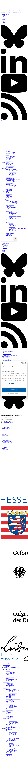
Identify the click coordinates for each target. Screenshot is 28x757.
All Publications (9, 686)
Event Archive (12, 675)
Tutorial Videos (9, 716)
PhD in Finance (12, 746)
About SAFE (6, 728)
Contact (5, 18)
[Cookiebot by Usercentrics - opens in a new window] (20, 363)
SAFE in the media (10, 677)
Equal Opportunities (10, 739)
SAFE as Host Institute (14, 745)
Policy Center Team (13, 721)
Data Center (5, 711)
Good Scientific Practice (11, 740)
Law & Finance (12, 695)
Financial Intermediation (14, 690)
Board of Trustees (12, 734)
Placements (11, 707)
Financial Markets (12, 691)
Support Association (10, 751)
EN (4, 21)
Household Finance (13, 693)
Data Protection (6, 665)
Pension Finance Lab (7, 357)
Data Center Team (10, 717)
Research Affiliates (13, 706)
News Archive (12, 672)
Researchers (5, 352)
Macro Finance (12, 694)
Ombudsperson (9, 710)
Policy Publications (10, 685)
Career (7, 741)
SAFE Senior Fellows (13, 722)
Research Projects (7, 354)
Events (7, 674)
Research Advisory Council (15, 735)
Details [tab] (14, 366)
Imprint (3, 383)
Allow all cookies (14, 389)
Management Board (13, 732)
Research (5, 688)
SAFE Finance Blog (10, 673)
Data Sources (9, 713)
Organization (9, 730)
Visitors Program (6, 358)
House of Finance (10, 752)
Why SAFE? (9, 729)
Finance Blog (9, 726)
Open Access (9, 708)
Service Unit (11, 737)
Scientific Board (12, 733)
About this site (6, 663)
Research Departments (8, 351)
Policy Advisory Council (14, 723)
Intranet (5, 19)
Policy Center (6, 718)
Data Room (8, 712)
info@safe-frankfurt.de (8, 422)
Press (4, 15)
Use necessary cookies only (14, 393)
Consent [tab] (5, 366)
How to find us (9, 754)
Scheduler (8, 715)
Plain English (6, 14)
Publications (5, 682)
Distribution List (9, 680)
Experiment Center (7, 356)
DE (4, 22)
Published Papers (9, 683)
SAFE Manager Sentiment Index (10, 355)
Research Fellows (12, 705)
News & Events (6, 669)
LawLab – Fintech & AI (11, 727)
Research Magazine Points (11, 679)
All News (8, 671)
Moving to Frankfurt (13, 750)
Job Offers (11, 743)
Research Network (7, 360)
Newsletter (5, 16)
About (7, 719)
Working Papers (9, 684)
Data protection (10, 383)
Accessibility (6, 666)
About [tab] (22, 366)
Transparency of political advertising (11, 667)
